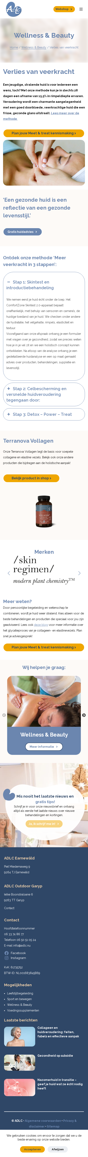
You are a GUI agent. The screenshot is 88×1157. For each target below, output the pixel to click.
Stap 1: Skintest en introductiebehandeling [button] (30, 285)
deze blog (41, 624)
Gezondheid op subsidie (55, 1055)
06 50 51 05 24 (26, 939)
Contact (9, 908)
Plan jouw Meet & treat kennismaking (43, 133)
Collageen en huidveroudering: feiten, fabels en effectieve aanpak (58, 1032)
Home (14, 47)
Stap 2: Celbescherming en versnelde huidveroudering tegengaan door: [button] (36, 394)
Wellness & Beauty (33, 47)
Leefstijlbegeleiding (20, 993)
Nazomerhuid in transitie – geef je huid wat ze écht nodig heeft (60, 1084)
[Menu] (81, 9)
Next (84, 715)
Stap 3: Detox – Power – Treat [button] (42, 414)
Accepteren (32, 1149)
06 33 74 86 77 (14, 934)
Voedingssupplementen (23, 1010)
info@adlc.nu (21, 945)
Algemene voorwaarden (43, 1120)
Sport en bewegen (19, 999)
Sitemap (53, 1126)
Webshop (62, 9)
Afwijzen (58, 1149)
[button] (8, 573)
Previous (4, 715)
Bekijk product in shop (30, 478)
